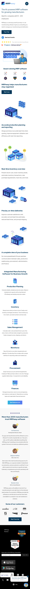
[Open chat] (26, 585)
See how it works (10, 37)
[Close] (28, 576)
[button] (19, 579)
